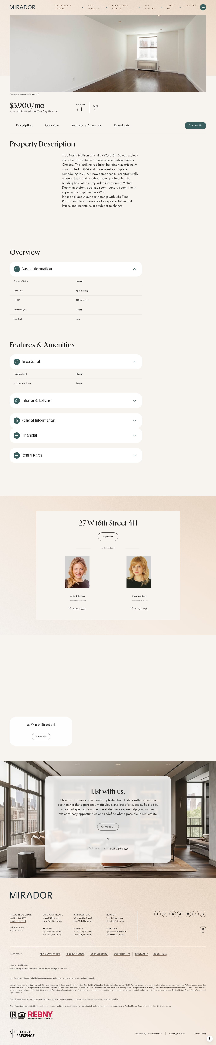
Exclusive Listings (50, 954)
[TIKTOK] (180, 914)
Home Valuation (99, 954)
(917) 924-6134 (141, 609)
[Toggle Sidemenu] (203, 7)
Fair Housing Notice (19, 968)
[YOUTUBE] (188, 914)
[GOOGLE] (203, 929)
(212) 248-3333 (79, 609)
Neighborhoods (75, 954)
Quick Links (160, 954)
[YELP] (203, 914)
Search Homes (122, 954)
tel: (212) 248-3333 (18, 918)
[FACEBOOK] (157, 914)
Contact (191, 6)
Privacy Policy (200, 1034)
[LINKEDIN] (173, 914)
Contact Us (141, 954)
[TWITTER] (195, 914)
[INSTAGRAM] (165, 914)
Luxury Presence (154, 1034)
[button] (195, 125)
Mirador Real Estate (19, 965)
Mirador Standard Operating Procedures (48, 968)
